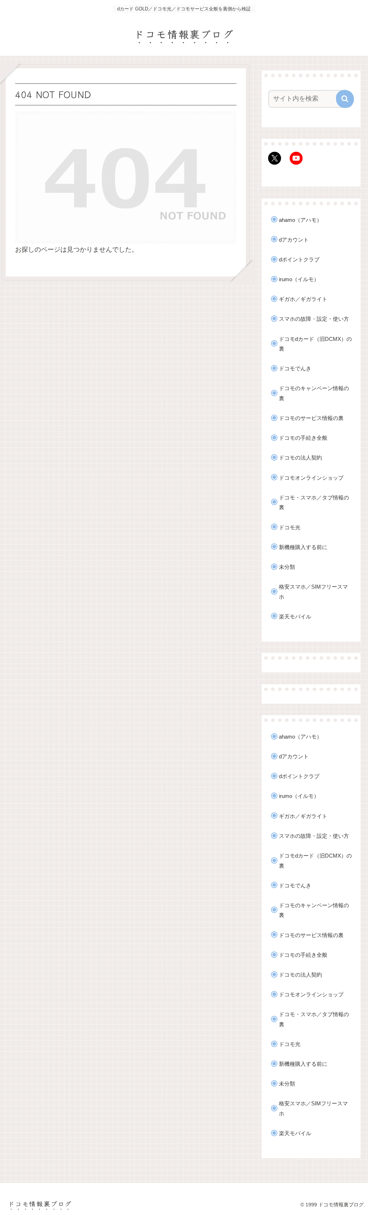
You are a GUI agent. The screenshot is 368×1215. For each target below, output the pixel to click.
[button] (345, 99)
